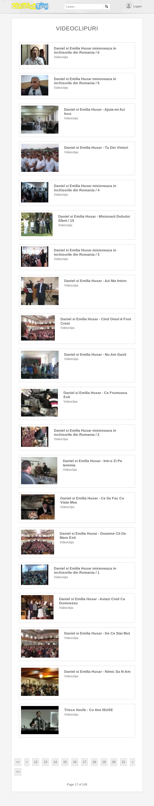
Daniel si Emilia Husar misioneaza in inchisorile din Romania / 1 (85, 570)
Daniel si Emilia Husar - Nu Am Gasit (95, 354)
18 (94, 762)
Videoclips (61, 57)
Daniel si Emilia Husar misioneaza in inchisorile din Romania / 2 (85, 433)
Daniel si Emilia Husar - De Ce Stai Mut (97, 633)
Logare (137, 6)
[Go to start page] (18, 762)
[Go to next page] (132, 762)
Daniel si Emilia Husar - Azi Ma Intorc (95, 281)
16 (74, 762)
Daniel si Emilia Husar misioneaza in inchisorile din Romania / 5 (85, 81)
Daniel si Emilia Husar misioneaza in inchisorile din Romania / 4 (85, 188)
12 (35, 762)
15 (65, 762)
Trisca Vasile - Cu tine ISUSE (88, 710)
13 (45, 762)
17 (84, 762)
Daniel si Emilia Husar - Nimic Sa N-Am (97, 672)
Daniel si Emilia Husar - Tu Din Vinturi (96, 148)
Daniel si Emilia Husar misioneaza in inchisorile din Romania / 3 (85, 252)
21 (123, 762)
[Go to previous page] (26, 762)
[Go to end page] (18, 771)
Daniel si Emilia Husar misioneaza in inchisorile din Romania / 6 (85, 50)
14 (55, 762)
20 (114, 762)
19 (104, 762)
